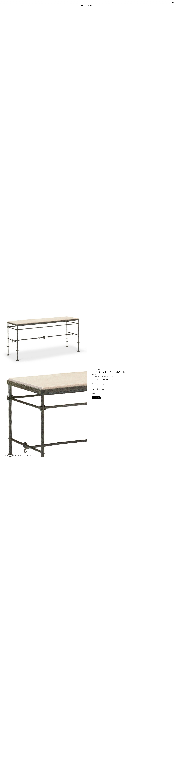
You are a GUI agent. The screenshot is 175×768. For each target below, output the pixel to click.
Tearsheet (96, 397)
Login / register (97, 379)
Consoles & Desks (108, 376)
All (92, 376)
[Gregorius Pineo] (87, 2)
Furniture (96, 376)
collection (91, 5)
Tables (101, 376)
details (83, 5)
